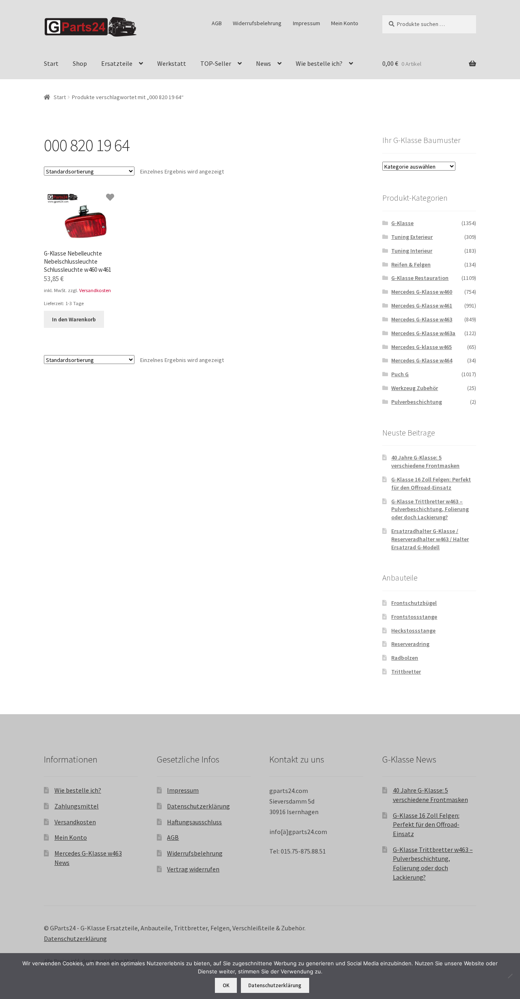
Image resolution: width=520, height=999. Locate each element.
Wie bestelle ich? (319, 63)
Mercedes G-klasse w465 (421, 347)
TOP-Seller (215, 63)
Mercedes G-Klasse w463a (423, 333)
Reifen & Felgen (411, 264)
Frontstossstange (414, 616)
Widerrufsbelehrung (257, 23)
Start (51, 63)
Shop (80, 63)
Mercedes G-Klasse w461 (421, 305)
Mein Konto (344, 23)
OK (226, 985)
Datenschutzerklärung (198, 806)
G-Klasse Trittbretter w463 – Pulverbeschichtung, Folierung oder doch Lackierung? (430, 509)
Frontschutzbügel (414, 603)
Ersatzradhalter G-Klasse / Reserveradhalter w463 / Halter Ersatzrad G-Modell (430, 539)
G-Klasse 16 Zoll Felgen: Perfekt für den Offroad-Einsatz (431, 483)
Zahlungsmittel (76, 806)
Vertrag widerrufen (193, 869)
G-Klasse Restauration (419, 278)
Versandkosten (95, 290)
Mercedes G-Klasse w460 (421, 291)
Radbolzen (404, 657)
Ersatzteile (116, 63)
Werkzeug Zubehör (414, 388)
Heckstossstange (413, 630)
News (263, 63)
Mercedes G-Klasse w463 (421, 319)
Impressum (306, 23)
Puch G (400, 374)
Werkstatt (171, 63)
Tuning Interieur (411, 250)
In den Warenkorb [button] (74, 319)
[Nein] (510, 976)
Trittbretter (406, 671)
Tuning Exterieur (412, 237)
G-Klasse (402, 223)
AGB (217, 23)
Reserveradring (410, 644)
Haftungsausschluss (194, 822)
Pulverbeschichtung (416, 401)
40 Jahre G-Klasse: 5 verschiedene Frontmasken (425, 461)
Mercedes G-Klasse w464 (421, 360)
